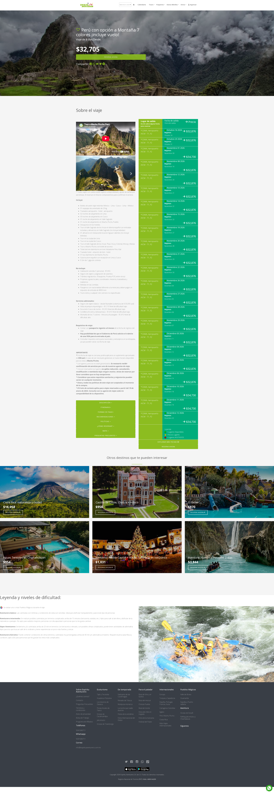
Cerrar (162, 37)
